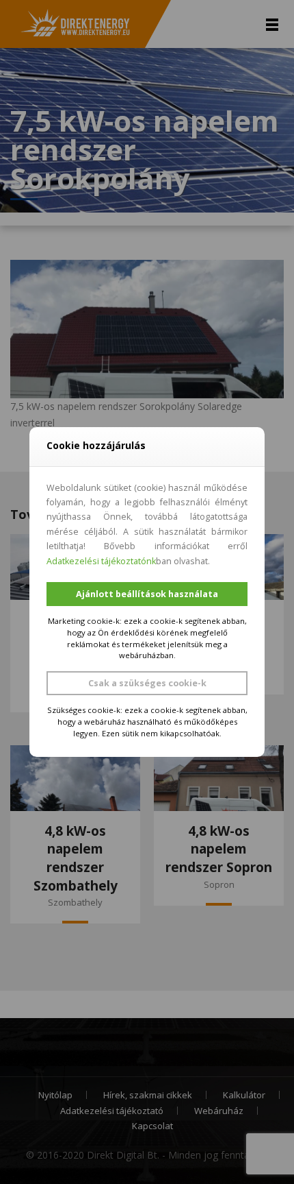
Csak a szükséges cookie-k (147, 683)
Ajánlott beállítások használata (147, 594)
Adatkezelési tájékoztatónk (101, 561)
